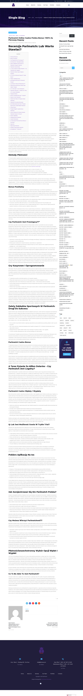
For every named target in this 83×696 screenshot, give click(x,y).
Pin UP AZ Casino (63, 255)
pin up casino (62, 261)
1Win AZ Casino (62, 88)
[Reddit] (39, 603)
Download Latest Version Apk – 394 (67, 186)
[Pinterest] (33, 603)
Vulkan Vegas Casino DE (65, 299)
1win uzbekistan (63, 113)
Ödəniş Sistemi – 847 (63, 253)
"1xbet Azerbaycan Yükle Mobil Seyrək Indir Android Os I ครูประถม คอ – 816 (66, 79)
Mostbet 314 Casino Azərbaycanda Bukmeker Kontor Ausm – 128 (65, 192)
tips (66, 332)
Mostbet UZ (62, 240)
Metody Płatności (14, 56)
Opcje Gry (12, 124)
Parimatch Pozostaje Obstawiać (16, 102)
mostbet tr (62, 238)
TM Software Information (46, 679)
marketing (62, 323)
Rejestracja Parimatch (14, 125)
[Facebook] (30, 603)
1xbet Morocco (63, 137)
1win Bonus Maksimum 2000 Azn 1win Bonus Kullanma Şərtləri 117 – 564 (66, 99)
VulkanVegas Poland (64, 308)
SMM (61, 330)
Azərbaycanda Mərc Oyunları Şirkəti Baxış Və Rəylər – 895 (66, 163)
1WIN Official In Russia (64, 109)
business (72, 320)
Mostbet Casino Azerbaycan (66, 225)
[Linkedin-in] (16, 1)
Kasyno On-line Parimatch (15, 97)
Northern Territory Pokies (64, 44)
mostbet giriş (62, 229)
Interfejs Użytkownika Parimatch (16, 127)
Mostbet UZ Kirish (63, 244)
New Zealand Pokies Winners (65, 53)
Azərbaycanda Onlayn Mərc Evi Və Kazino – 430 (66, 168)
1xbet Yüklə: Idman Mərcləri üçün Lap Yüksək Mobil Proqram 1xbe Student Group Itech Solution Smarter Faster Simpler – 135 (66, 146)
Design (60, 182)
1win (61, 318)
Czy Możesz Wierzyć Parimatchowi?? (17, 83)
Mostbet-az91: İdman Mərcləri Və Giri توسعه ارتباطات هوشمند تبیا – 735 (66, 247)
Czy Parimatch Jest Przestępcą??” (17, 60)
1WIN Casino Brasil (63, 106)
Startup (61, 284)
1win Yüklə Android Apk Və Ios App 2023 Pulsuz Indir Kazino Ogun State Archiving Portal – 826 (66, 117)
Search (60, 33)
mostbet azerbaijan (64, 217)
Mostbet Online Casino (64, 233)
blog (60, 172)
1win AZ (65, 318)
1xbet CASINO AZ (63, 133)
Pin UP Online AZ (63, 271)
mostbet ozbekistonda (64, 236)
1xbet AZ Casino (63, 127)
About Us (33, 5)
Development (62, 184)
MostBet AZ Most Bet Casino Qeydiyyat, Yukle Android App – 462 (66, 202)
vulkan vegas (70, 332)
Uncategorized (38, 17)
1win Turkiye (62, 111)
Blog (33, 17)
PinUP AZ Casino (63, 275)
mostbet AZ (62, 325)
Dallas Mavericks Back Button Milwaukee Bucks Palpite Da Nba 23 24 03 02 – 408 (66, 177)
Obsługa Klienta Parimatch (15, 117)
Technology (62, 288)
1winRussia (62, 123)
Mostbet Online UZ (63, 235)
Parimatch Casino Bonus (15, 67)
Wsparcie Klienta (13, 93)
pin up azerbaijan (63, 257)
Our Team (45, 5)
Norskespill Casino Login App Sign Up (66, 47)
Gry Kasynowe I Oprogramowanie (17, 61)
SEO (70, 327)
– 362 (60, 76)
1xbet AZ (61, 320)
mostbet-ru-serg (63, 251)
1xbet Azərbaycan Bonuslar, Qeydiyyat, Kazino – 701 (66, 130)
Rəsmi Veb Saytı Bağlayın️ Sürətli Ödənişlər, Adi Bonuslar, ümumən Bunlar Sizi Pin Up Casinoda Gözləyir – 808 (66, 279)
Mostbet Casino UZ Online (65, 227)
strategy (61, 332)
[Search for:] (67, 67)
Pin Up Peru (61, 273)
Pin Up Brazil (62, 259)
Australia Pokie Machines (64, 49)
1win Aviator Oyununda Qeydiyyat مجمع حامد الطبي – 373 (65, 85)
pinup (61, 327)
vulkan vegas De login (64, 301)
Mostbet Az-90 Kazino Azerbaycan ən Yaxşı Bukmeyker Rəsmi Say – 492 (66, 212)
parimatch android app (36, 166)
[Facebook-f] (13, 1)
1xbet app (61, 125)
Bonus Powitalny (13, 58)
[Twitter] (10, 1)
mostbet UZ (68, 325)
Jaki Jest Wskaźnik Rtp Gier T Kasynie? (18, 95)
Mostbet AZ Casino (63, 198)
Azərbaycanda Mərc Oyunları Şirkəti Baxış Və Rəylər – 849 (66, 159)
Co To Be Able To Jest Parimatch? (17, 88)
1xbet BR (67, 320)
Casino (61, 174)
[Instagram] (18, 1)
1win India (61, 108)
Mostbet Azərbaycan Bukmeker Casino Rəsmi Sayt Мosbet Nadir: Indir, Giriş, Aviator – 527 (66, 220)
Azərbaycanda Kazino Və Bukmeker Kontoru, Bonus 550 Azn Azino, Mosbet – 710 (66, 153)
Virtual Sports (13, 107)
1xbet (70, 318)
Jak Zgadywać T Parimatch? (15, 129)
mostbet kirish (63, 231)
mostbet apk (62, 196)
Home (27, 5)
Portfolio (52, 5)
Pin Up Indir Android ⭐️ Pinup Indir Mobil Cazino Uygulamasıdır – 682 (66, 266)
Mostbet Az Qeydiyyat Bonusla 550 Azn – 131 (66, 207)
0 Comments (22, 35)
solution (65, 330)
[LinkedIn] (36, 603)
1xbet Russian (62, 141)
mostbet (67, 323)
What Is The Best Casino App (65, 51)
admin (17, 35)
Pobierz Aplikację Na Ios (15, 78)
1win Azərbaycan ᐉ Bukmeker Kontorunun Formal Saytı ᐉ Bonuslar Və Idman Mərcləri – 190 (66, 92)
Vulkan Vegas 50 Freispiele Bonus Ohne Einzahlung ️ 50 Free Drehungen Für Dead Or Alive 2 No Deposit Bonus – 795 (66, 294)
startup (70, 330)
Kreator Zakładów (14, 115)
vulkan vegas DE (63, 335)
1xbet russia (62, 139)
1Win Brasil (62, 104)
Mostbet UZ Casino (63, 242)
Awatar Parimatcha (14, 119)
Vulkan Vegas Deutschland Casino (65, 304)
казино (61, 310)
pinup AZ (65, 327)
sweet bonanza (63, 286)
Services (39, 5)
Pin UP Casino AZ (63, 263)
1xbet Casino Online (64, 135)
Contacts (58, 5)
